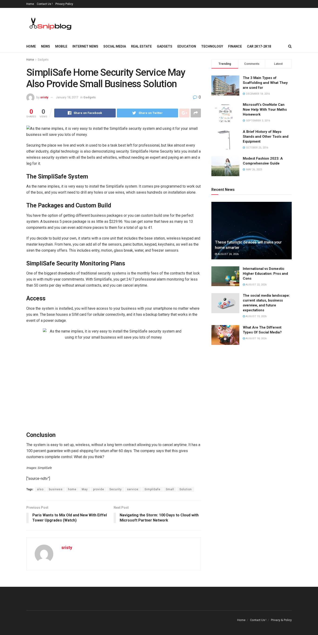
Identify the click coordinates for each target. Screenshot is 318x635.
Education (186, 46)
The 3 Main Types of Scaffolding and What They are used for (265, 83)
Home (30, 4)
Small (170, 489)
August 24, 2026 (228, 254)
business (56, 489)
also (40, 489)
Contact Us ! (45, 4)
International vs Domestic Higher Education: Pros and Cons (265, 274)
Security (115, 489)
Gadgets (164, 46)
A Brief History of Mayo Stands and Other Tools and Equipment (265, 137)
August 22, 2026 (256, 284)
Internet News (85, 46)
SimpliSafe (152, 489)
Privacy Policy (64, 4)
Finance (235, 46)
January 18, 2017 (67, 97)
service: (133, 489)
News (45, 46)
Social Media (114, 46)
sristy (44, 97)
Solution (185, 489)
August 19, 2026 (256, 316)
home (72, 489)
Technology (212, 46)
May (85, 489)
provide (98, 489)
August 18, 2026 (256, 338)
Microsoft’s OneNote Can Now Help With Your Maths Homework (265, 110)
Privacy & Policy (281, 620)
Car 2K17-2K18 (259, 46)
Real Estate (141, 46)
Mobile (61, 46)
